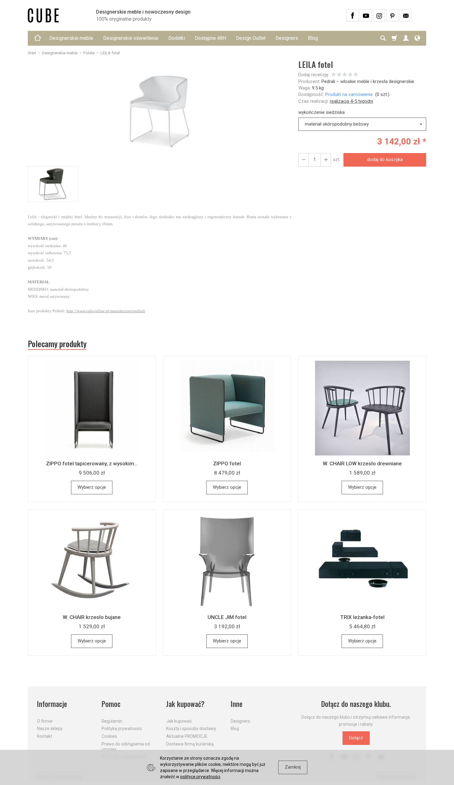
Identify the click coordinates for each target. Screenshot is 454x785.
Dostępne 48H (210, 38)
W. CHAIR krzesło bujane (92, 617)
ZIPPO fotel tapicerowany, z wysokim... (92, 463)
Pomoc (111, 704)
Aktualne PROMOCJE (187, 736)
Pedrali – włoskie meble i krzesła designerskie (368, 81)
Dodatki (176, 38)
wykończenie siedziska (321, 112)
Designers (286, 38)
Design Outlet (251, 38)
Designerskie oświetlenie (130, 38)
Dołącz (356, 738)
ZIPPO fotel (227, 463)
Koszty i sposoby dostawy (191, 728)
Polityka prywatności (122, 728)
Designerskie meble (71, 38)
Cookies (109, 736)
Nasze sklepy (50, 728)
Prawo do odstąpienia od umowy (126, 746)
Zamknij (293, 767)
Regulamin (112, 721)
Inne (236, 704)
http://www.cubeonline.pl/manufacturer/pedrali (105, 311)
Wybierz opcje (92, 487)
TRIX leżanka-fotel (362, 617)
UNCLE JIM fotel (227, 617)
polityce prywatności (200, 776)
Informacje (52, 704)
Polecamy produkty (57, 344)
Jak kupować (179, 721)
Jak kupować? (185, 704)
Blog (313, 38)
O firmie (45, 721)
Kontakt (44, 736)
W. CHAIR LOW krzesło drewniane (362, 463)
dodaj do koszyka (385, 159)
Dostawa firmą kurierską (190, 743)
